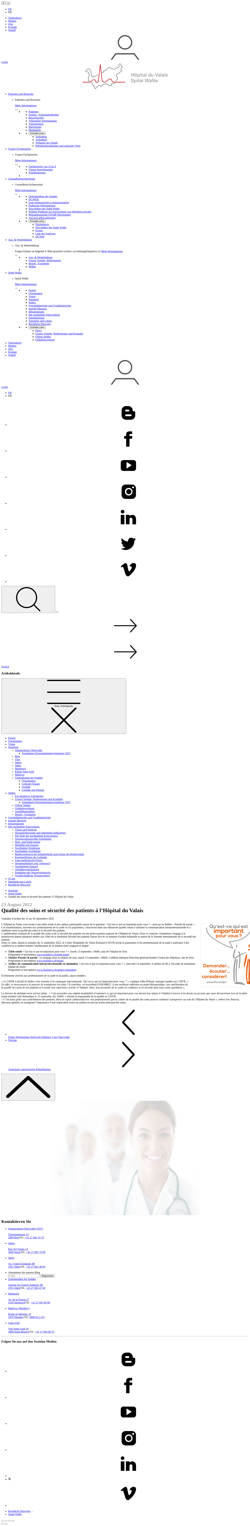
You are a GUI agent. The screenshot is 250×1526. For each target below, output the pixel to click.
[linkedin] (128, 529)
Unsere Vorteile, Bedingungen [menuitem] (45, 260)
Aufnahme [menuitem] (41, 136)
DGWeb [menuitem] (39, 236)
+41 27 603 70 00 (35, 1252)
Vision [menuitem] (32, 296)
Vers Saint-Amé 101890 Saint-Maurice (18, 1330)
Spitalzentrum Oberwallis (28, 750)
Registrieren (47, 1276)
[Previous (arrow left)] (2, 1523)
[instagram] (128, 503)
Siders (18, 762)
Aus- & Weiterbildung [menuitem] (40, 257)
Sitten (18, 765)
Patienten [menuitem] (33, 111)
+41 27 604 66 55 (44, 1331)
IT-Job (11, 878)
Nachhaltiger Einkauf (26, 866)
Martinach (20, 768)
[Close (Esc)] (2, 1520)
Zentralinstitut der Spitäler (29, 777)
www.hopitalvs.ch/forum (50, 960)
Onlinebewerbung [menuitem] (45, 339)
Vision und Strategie (26, 829)
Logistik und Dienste (33, 790)
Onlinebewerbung (24, 808)
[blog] (128, 424)
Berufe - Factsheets (25, 814)
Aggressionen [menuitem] (36, 123)
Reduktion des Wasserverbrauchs (33, 872)
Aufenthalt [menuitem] (41, 139)
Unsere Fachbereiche (19, 148)
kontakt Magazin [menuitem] (38, 308)
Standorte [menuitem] (34, 299)
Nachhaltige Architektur (28, 851)
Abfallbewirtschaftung (27, 869)
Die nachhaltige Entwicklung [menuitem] (44, 314)
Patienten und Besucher (21, 94)
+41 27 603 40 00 (35, 1266)
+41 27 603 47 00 (35, 1288)
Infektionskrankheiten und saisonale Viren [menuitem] (57, 145)
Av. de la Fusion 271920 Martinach (18, 1301)
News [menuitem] (38, 330)
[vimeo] (128, 581)
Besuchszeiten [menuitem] (36, 117)
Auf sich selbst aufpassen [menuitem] (42, 217)
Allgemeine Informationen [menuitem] (43, 120)
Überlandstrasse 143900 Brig (18, 1236)
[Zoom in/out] (13, 1520)
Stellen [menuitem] (32, 266)
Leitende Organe (31, 783)
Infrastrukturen (16, 823)
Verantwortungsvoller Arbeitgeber (33, 838)
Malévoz (19, 774)
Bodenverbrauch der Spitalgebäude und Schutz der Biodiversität (49, 854)
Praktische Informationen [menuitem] (42, 205)
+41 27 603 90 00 (40, 1302)
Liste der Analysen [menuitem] (45, 233)
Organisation (15, 741)
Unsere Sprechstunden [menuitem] (41, 169)
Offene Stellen (22, 805)
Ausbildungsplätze (25, 811)
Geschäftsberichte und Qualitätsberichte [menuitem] (50, 305)
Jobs (10, 24)
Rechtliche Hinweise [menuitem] (40, 324)
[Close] (16, 109)
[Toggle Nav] (57, 611)
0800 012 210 (37, 1317)
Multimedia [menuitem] (35, 130)
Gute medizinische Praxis (28, 860)
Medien (12, 21)
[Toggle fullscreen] (9, 1520)
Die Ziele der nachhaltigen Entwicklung (36, 835)
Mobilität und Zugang (26, 845)
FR (10, 9)
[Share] (6, 1520)
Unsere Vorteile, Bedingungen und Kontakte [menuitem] (59, 333)
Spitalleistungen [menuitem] (37, 172)
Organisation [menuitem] (35, 293)
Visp (17, 759)
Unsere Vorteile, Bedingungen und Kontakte (39, 799)
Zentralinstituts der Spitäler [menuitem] (43, 196)
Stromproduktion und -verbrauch (32, 863)
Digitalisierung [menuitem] (36, 317)
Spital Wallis (15, 272)
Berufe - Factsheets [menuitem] (39, 263)
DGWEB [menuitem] (34, 199)
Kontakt (12, 27)
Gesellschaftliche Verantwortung (32, 875)
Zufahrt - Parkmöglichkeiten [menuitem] (44, 114)
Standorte (13, 747)
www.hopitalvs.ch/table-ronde (53, 954)
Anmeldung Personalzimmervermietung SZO (46, 753)
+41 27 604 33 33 (34, 1237)
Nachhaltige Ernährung (27, 848)
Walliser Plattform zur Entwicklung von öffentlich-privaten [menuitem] (60, 211)
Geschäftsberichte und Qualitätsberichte (29, 817)
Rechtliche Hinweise (19, 884)
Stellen (11, 793)
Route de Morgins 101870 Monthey (19, 1316)
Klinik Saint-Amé (24, 771)
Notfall (12, 30)
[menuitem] (128, 120)
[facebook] (128, 450)
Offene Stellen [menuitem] (43, 336)
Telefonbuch (15, 17)
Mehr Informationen (26, 105)
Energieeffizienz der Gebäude (31, 857)
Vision (11, 744)
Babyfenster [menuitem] (35, 127)
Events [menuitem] (39, 230)
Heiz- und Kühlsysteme (27, 842)
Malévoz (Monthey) (19, 1308)
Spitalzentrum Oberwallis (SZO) (25, 1228)
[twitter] (128, 555)
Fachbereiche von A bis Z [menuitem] (42, 166)
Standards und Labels (19, 881)
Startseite (13, 890)
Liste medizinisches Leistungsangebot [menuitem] (49, 202)
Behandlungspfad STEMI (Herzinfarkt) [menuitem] (50, 214)
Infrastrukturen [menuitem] (36, 311)
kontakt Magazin (17, 820)
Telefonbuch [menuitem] (42, 224)
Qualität (26, 787)
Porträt (11, 738)
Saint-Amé (14, 1323)
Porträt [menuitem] (32, 290)
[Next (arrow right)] (6, 1523)
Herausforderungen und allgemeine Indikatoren (40, 832)
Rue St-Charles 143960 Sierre (18, 1251)
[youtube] (128, 477)
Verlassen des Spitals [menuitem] (46, 142)
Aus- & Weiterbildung (20, 239)
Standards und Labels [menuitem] (40, 320)
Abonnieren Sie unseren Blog (24, 1272)
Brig (17, 756)
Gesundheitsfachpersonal (21, 178)
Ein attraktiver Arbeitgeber (29, 796)
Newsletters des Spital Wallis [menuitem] (44, 208)
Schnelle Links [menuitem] (37, 133)
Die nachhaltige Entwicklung (23, 826)
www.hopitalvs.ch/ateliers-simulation (56, 969)
